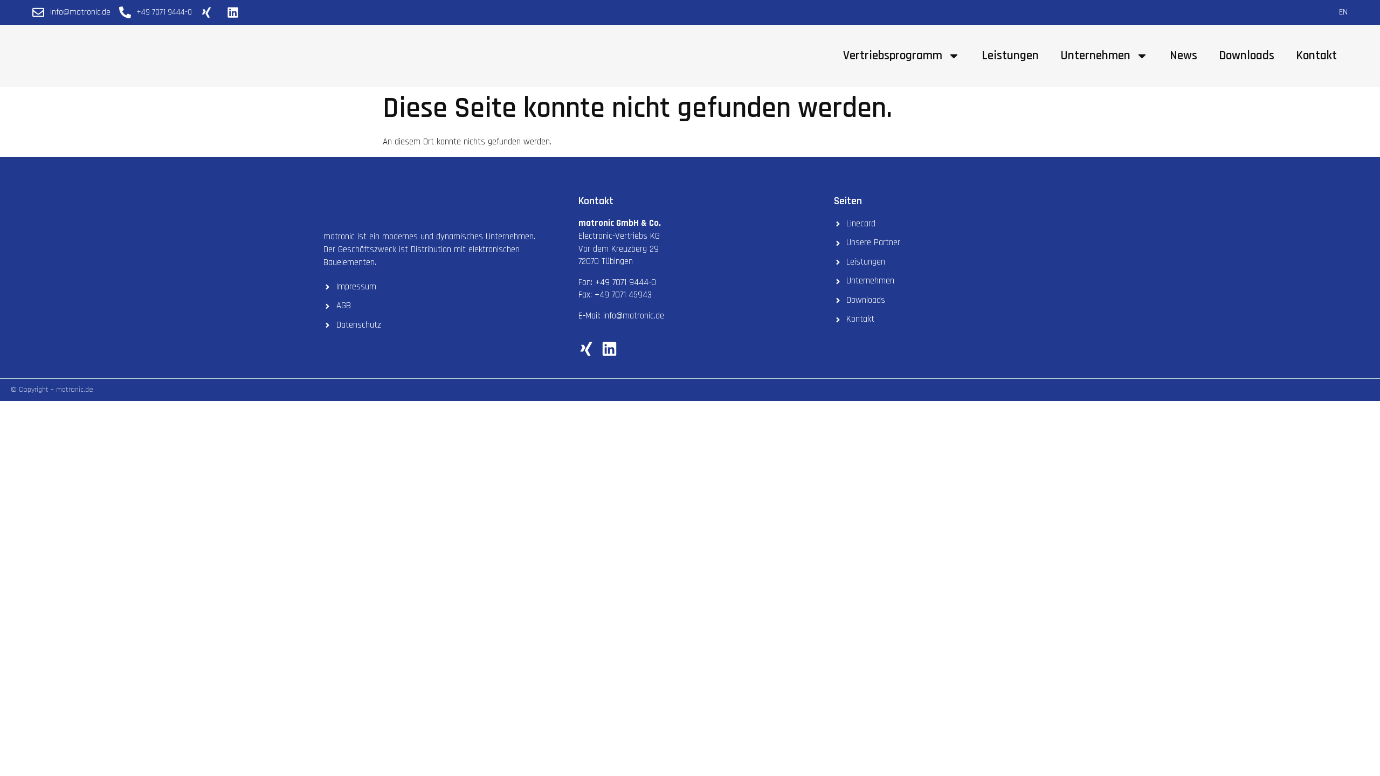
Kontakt (1316, 56)
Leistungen (1010, 56)
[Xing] (586, 349)
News (1183, 56)
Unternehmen (1095, 56)
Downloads (1246, 56)
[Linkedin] (609, 349)
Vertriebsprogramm (892, 56)
